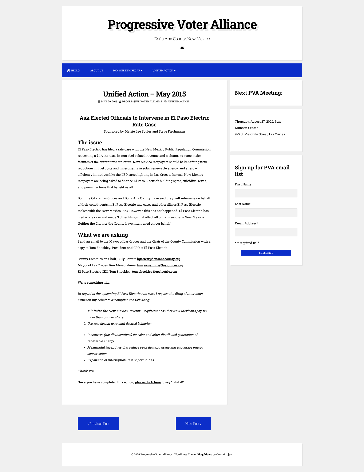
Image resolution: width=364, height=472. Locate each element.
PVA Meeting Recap (126, 70)
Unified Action (163, 70)
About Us (96, 70)
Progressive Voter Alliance (182, 24)
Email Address (246, 223)
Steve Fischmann (172, 131)
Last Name (243, 204)
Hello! (75, 70)
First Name (243, 184)
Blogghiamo (204, 454)
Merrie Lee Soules (138, 131)
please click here (148, 382)
